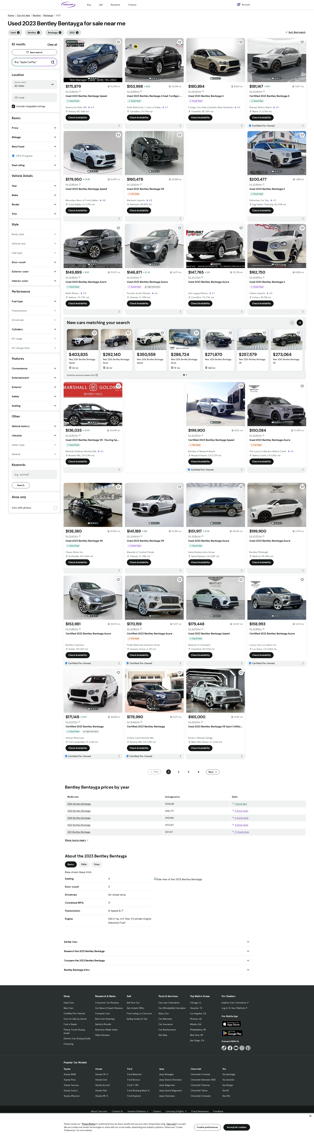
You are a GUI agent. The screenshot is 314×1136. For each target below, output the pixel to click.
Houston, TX (196, 1008)
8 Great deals (241, 824)
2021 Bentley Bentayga (78, 831)
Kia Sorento (228, 1079)
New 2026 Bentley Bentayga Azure (116, 361)
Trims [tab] (97, 864)
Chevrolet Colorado (201, 1095)
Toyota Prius (70, 1079)
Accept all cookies (236, 1127)
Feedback (218, 1111)
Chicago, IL (195, 1002)
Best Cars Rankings (105, 1018)
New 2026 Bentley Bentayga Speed (82, 361)
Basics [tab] (71, 864)
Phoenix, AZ (196, 1018)
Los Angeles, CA (198, 1013)
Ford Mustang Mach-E (138, 1090)
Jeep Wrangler (166, 1074)
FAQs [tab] (84, 864)
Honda (98, 1068)
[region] (157, 1124)
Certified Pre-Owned (74, 1013)
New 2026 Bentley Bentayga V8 (252, 361)
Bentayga (48, 15)
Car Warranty (165, 1018)
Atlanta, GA (195, 1024)
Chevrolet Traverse (200, 1085)
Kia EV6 (226, 1095)
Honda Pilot (101, 1090)
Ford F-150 (132, 1085)
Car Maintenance (167, 1029)
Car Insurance (165, 1024)
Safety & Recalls (103, 1024)
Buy (89, 4)
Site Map (162, 1035)
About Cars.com (99, 1111)
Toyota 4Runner (72, 1095)
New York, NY (196, 1035)
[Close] (310, 1115)
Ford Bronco (133, 1079)
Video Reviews (102, 1035)
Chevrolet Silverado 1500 (203, 1079)
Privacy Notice (89, 1124)
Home (11, 15)
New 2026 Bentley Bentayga (218, 359)
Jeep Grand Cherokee (170, 1079)
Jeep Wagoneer (167, 1085)
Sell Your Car (133, 1002)
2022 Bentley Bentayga (78, 824)
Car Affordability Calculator (172, 1008)
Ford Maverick (134, 1074)
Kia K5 (226, 1090)
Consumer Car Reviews (107, 1002)
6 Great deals (241, 817)
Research (115, 4)
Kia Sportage (229, 1074)
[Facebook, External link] (230, 1048)
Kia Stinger (228, 1085)
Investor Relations (137, 1111)
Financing (68, 1043)
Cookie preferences (207, 1127)
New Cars (68, 1008)
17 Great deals (241, 831)
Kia (224, 1068)
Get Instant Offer (135, 1008)
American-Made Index (106, 1029)
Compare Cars (102, 1013)
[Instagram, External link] (242, 1048)
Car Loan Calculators (169, 1002)
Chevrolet (196, 1068)
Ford (129, 1068)
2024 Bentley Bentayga (78, 817)
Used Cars (69, 1002)
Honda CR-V (101, 1074)
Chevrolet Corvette (200, 1074)
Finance (132, 4)
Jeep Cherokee (167, 1095)
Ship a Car (163, 1013)
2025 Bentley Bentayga (78, 810)
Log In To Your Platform (233, 1008)
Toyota (67, 1068)
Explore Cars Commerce (234, 1002)
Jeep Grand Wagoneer (170, 1090)
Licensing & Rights (175, 1111)
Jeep (161, 1068)
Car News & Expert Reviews (109, 1008)
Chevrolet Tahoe (199, 1090)
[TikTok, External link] (224, 1048)
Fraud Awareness (200, 1111)
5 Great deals (241, 810)
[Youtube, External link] (236, 1048)
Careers (157, 1111)
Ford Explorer (134, 1095)
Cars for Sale (23, 15)
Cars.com (171, 1124)
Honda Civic (101, 1079)
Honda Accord (102, 1085)
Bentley (37, 15)
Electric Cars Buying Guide (77, 1038)
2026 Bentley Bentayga (79, 803)
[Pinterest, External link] (248, 1048)
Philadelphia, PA (198, 1029)
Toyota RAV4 (70, 1074)
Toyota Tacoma (71, 1085)
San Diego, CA (197, 1040)
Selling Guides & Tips (137, 1018)
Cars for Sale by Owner (75, 1018)
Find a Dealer (70, 1024)
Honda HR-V (101, 1095)
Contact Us (117, 1111)
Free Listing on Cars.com (139, 1013)
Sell (101, 4)
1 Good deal (240, 803)
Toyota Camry (71, 1090)
